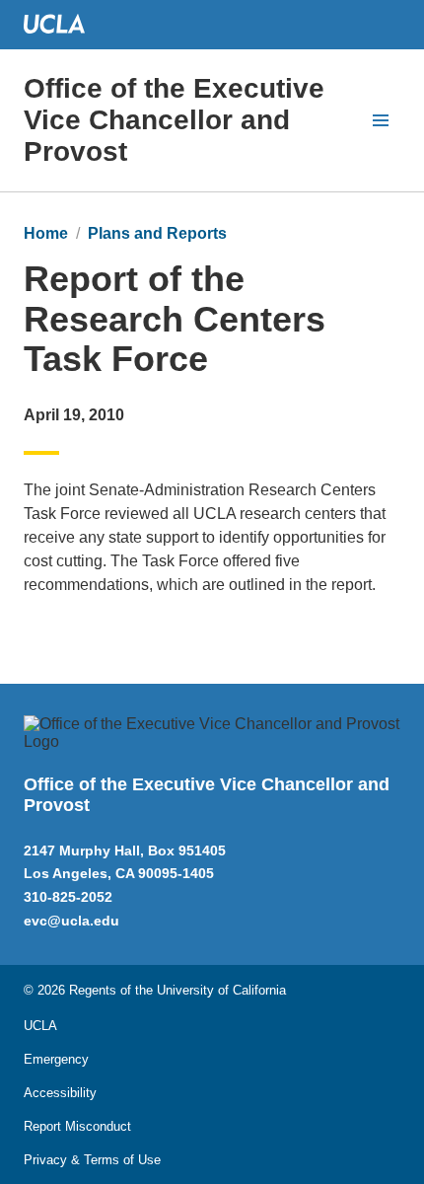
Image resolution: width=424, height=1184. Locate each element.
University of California (221, 990)
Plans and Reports (157, 233)
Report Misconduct (77, 1126)
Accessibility (60, 1092)
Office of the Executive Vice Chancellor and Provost (174, 120)
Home (46, 233)
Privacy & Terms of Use (92, 1159)
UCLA (40, 1025)
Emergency (56, 1059)
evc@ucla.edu (71, 920)
